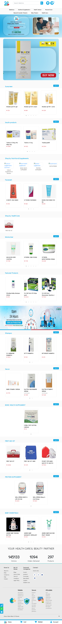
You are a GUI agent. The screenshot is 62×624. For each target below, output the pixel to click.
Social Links (36, 570)
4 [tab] (33, 115)
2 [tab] (28, 115)
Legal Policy (16, 580)
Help (5, 577)
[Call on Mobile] (1, 605)
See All (56, 85)
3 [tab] (31, 115)
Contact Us (6, 575)
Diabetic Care (26, 582)
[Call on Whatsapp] (1, 608)
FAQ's (5, 573)
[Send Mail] (1, 612)
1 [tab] (26, 115)
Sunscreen (25, 576)
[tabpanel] (13, 102)
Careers (6, 579)
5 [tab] (36, 115)
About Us (6, 570)
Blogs (15, 572)
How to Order (17, 574)
